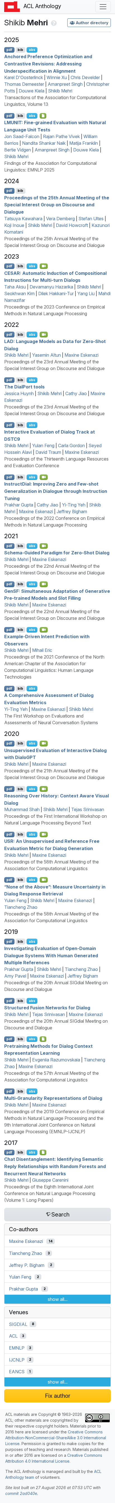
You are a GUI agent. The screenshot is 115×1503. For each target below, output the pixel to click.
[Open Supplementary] (43, 1039)
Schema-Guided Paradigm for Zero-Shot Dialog (56, 552)
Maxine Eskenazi (81, 355)
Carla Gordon (71, 445)
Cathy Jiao (76, 393)
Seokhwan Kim (19, 293)
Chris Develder (85, 77)
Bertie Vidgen (17, 150)
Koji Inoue (14, 225)
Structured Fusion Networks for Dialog (47, 1007)
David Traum (48, 452)
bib (20, 50)
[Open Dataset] (43, 1152)
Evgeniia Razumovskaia (56, 1060)
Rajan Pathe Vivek (61, 136)
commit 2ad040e (21, 1493)
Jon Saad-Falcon (21, 136)
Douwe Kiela (31, 91)
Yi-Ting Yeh (73, 505)
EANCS (17, 1371)
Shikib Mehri (60, 91)
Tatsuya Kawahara (23, 218)
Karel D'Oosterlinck (23, 77)
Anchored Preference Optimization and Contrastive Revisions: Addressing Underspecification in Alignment (48, 64)
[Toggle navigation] (103, 6)
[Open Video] (44, 266)
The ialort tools (24, 387)
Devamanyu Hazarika (51, 287)
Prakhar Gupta (18, 505)
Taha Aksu (15, 287)
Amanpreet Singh (65, 84)
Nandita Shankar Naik (44, 143)
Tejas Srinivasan (87, 809)
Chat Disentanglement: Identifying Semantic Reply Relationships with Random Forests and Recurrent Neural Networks (55, 1166)
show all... (58, 1299)
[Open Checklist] (43, 116)
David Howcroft (72, 225)
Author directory (92, 22)
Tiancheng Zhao (20, 907)
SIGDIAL (18, 1324)
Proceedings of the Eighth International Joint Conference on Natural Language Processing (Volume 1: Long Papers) (49, 1193)
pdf (9, 50)
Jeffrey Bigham (72, 511)
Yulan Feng (43, 445)
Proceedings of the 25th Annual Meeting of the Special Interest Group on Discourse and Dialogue (56, 204)
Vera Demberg (60, 218)
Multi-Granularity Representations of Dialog (53, 1098)
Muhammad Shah (22, 809)
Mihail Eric (42, 650)
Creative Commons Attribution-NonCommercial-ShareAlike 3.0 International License (55, 1437)
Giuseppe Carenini (50, 1180)
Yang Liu (86, 293)
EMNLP (17, 1348)
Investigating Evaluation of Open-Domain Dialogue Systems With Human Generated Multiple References (51, 955)
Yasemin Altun (46, 355)
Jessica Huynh (19, 393)
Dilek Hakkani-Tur (56, 293)
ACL (13, 1336)
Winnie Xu (57, 77)
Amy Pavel (15, 976)
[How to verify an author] (53, 22)
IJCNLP (17, 1359)
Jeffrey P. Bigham (26, 1265)
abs (32, 50)
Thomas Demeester (24, 84)
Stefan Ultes (91, 218)
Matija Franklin (83, 143)
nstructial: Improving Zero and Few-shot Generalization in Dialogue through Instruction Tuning (55, 491)
